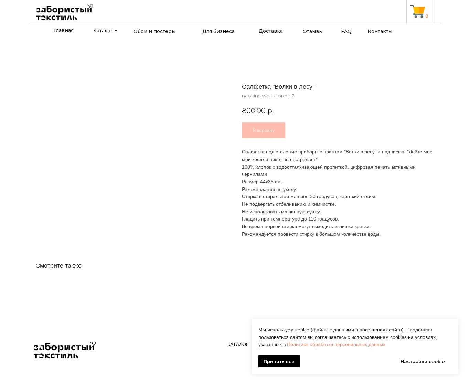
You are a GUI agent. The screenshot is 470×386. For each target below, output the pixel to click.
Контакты (380, 31)
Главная (64, 30)
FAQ (346, 31)
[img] (417, 11)
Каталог (103, 31)
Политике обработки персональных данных (336, 344)
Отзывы (313, 31)
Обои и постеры (154, 31)
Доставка (271, 31)
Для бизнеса (218, 31)
